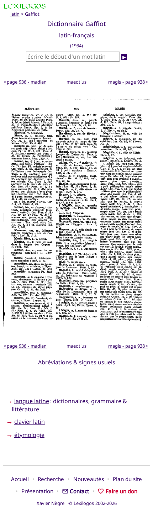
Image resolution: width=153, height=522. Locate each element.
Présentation (37, 491)
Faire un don (121, 491)
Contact (79, 491)
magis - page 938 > (128, 82)
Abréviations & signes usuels (76, 362)
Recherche (51, 479)
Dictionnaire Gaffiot (76, 23)
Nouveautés (88, 479)
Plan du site (127, 479)
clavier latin (29, 422)
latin (15, 14)
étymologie (29, 435)
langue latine (31, 401)
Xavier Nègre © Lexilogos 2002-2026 (77, 503)
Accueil (20, 479)
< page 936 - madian (25, 82)
